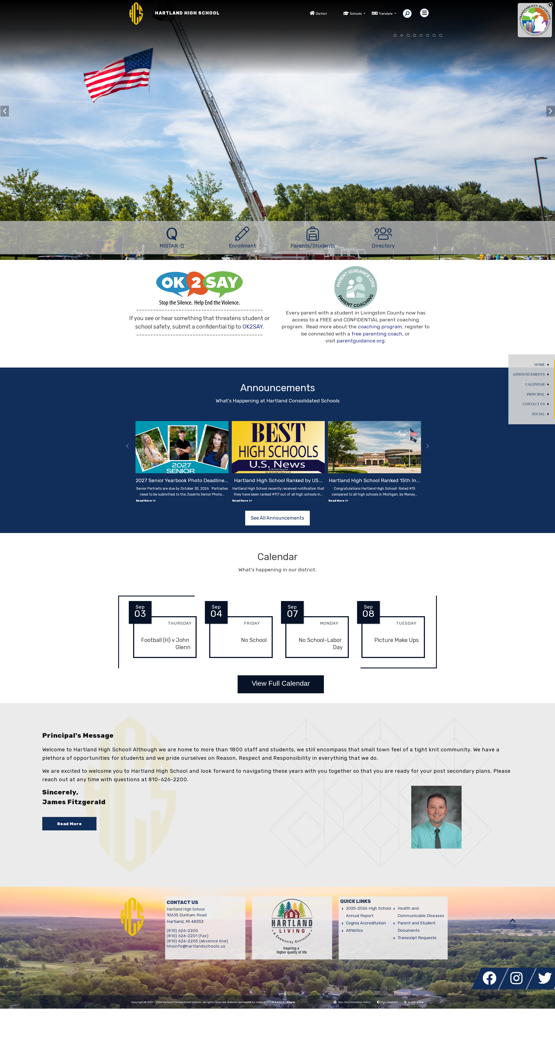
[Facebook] (491, 988)
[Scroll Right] (427, 446)
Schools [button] (356, 14)
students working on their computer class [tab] (428, 35)
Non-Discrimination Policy (354, 1002)
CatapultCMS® (265, 1002)
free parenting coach (376, 334)
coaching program (380, 327)
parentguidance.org (361, 341)
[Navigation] (424, 13)
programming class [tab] (421, 35)
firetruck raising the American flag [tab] (402, 35)
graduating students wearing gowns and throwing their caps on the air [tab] (395, 35)
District (321, 14)
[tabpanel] (277, 146)
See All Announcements (277, 518)
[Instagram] (518, 988)
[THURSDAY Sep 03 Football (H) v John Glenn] (163, 661)
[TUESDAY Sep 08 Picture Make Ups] (391, 661)
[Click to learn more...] (534, 20)
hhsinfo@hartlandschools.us (196, 946)
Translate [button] (386, 14)
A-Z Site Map (416, 1002)
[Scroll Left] (127, 446)
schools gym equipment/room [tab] (415, 35)
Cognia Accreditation (366, 922)
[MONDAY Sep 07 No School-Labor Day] (315, 661)
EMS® (281, 1002)
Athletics (354, 930)
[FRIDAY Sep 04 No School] (239, 661)
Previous (4, 111)
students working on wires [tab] (408, 35)
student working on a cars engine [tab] (441, 35)
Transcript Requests (417, 937)
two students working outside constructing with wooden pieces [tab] (434, 35)
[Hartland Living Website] (291, 928)
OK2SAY (252, 326)
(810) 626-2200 (182, 930)
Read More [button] (69, 823)
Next (550, 111)
